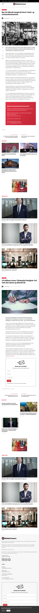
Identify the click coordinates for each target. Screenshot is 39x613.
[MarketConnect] (19, 4)
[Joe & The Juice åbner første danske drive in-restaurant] (28, 148)
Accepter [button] (8, 610)
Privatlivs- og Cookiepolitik (6, 608)
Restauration (4, 9)
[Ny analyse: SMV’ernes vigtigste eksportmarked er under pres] (19, 208)
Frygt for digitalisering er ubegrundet (9, 270)
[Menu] (3, 4)
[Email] (3, 58)
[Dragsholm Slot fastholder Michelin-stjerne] (10, 148)
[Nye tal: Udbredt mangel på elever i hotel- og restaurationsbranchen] (19, 33)
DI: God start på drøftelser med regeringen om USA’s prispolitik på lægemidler (17, 244)
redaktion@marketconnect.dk (6, 568)
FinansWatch (11, 356)
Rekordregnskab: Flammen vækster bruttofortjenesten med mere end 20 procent (9, 171)
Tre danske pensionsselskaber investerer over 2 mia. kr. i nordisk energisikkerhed (28, 414)
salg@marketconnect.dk (6, 571)
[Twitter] (3, 53)
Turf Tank (12, 388)
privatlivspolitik (17, 383)
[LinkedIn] (3, 56)
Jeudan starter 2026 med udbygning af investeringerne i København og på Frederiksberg (9, 430)
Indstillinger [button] (4, 610)
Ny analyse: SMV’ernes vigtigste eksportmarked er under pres (14, 219)
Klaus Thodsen (7, 18)
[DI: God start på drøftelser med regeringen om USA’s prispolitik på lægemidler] (19, 233)
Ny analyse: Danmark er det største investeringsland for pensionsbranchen (10, 404)
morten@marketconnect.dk (8, 578)
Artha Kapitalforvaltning (5, 388)
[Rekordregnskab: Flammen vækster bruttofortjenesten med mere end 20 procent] (10, 163)
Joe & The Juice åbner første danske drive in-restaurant (28, 154)
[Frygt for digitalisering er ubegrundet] (19, 258)
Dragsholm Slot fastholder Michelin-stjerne (9, 154)
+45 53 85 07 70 (7, 577)
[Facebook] (3, 50)
